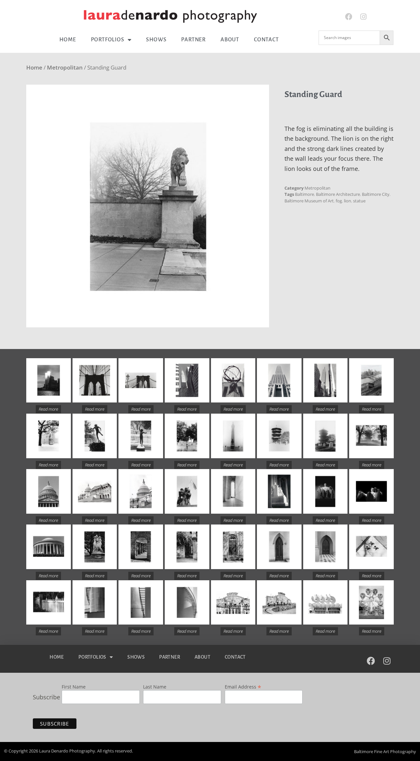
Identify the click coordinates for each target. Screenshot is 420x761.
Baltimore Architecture (338, 194)
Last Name (154, 687)
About (229, 40)
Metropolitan (65, 67)
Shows (156, 40)
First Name (74, 687)
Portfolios (107, 40)
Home (67, 40)
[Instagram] (363, 17)
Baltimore (304, 194)
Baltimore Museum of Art (309, 201)
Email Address (243, 686)
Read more (48, 409)
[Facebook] (349, 17)
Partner (193, 40)
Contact (266, 40)
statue (359, 201)
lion (347, 201)
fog (339, 201)
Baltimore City (375, 194)
